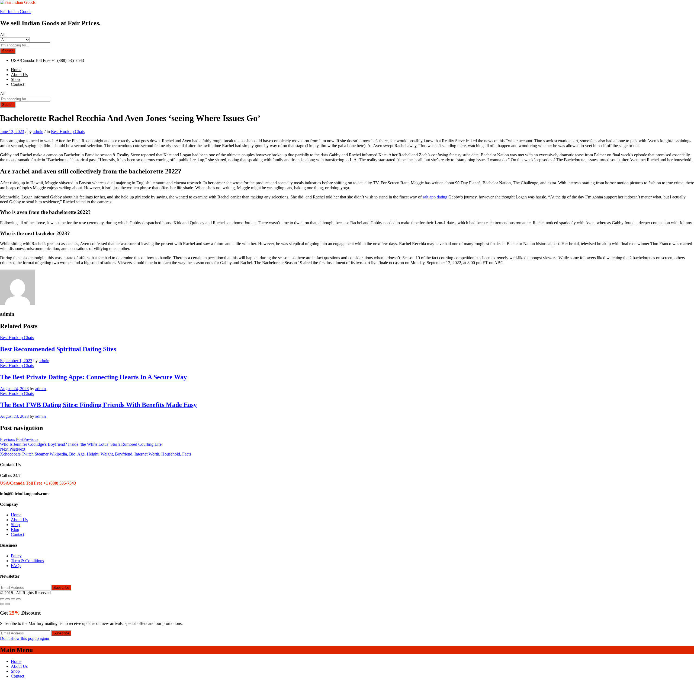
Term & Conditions (27, 560)
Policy (16, 556)
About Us (19, 74)
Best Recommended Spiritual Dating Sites (58, 349)
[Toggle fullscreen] (13, 599)
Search (7, 51)
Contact (17, 84)
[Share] (7, 599)
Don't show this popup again (24, 638)
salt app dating (435, 197)
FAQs (16, 565)
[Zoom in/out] (18, 599)
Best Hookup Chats (68, 131)
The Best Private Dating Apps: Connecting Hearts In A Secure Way (93, 377)
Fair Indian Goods (15, 11)
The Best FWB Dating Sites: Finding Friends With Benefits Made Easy (98, 404)
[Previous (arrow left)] (2, 604)
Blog (15, 529)
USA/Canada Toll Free (30, 60)
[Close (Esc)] (2, 599)
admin (38, 131)
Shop (15, 79)
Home (16, 69)
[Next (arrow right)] (7, 604)
